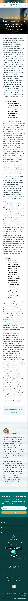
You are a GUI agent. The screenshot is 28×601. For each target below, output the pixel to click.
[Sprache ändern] (2, 5)
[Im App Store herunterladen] (17, 548)
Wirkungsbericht (22, 598)
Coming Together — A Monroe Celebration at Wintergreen (14, 2)
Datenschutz (5, 573)
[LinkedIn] (19, 580)
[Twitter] (16, 580)
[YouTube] (11, 580)
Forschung (4, 522)
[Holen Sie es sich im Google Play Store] (8, 548)
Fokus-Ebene (7, 319)
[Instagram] (8, 580)
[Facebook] (14, 580)
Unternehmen (5, 532)
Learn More (14, 412)
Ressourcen (4, 527)
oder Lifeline (7, 125)
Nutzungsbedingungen (15, 573)
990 (15, 598)
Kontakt (24, 573)
